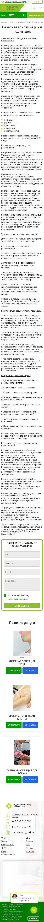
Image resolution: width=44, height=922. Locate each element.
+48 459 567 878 (21, 826)
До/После (5, 848)
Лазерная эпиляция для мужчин (22, 772)
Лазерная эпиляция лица (22, 663)
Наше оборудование (8, 852)
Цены (28, 838)
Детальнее (30, 670)
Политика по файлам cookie (11, 919)
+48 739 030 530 (21, 821)
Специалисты (7, 845)
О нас (3, 838)
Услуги (4, 841)
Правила (29, 848)
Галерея (29, 841)
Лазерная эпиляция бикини (22, 717)
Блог (28, 845)
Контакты (30, 851)
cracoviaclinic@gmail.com (23, 832)
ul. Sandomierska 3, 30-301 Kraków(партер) (25, 816)
